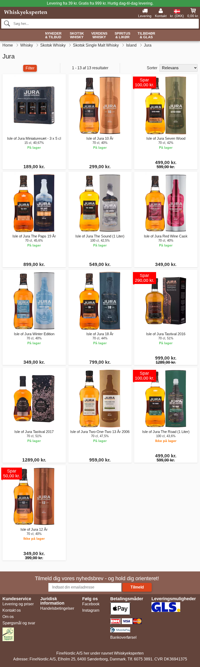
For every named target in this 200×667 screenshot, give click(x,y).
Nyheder (53, 35)
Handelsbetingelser (57, 608)
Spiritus (122, 35)
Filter (30, 68)
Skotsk (77, 35)
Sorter (152, 68)
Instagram (90, 610)
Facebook (91, 604)
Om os (8, 617)
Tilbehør (146, 35)
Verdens (99, 35)
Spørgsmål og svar (18, 623)
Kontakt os (11, 610)
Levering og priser (18, 604)
